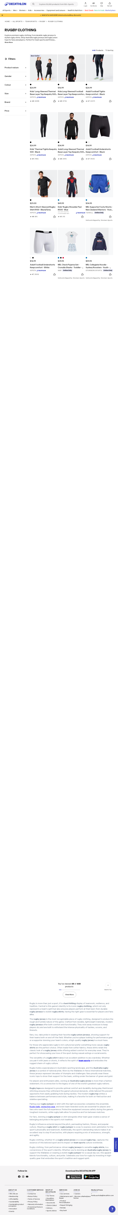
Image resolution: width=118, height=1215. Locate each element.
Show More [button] (9, 42)
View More (69, 995)
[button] (112, 1209)
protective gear (48, 1106)
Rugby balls (35, 1106)
